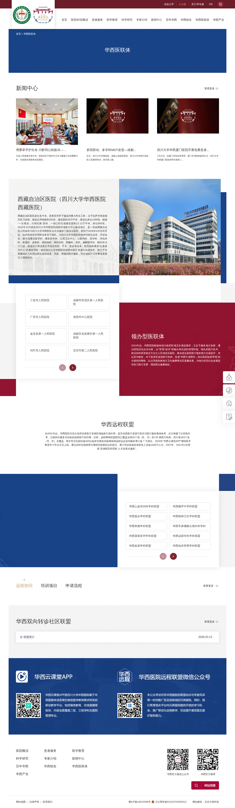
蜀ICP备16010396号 (140, 801)
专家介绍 (141, 19)
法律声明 (34, 801)
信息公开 (169, 4)
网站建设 (197, 801)
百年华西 (171, 19)
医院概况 (22, 750)
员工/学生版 (197, 4)
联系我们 (47, 801)
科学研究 (126, 19)
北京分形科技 (212, 801)
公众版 (182, 4)
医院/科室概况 (79, 19)
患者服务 (97, 19)
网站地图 (21, 801)
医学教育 (112, 19)
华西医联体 (202, 19)
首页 (64, 19)
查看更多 (209, 88)
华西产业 (218, 19)
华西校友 (186, 19)
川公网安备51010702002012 (170, 801)
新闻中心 (156, 19)
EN (210, 4)
